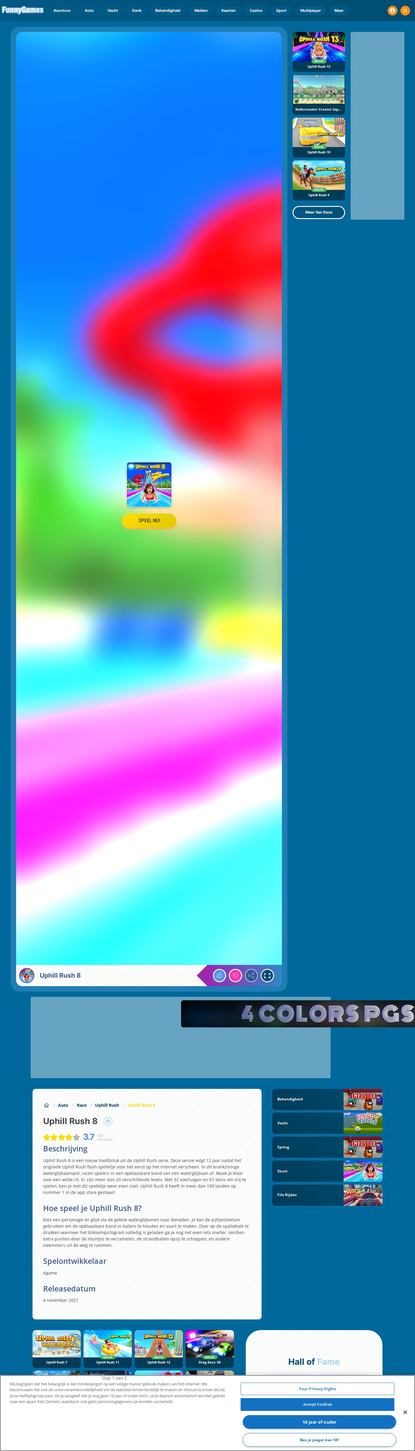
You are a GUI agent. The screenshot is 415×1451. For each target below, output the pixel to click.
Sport (281, 10)
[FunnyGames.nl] (46, 1105)
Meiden (201, 10)
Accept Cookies (317, 1404)
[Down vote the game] (235, 975)
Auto (89, 10)
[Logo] (23, 10)
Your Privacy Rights (317, 1388)
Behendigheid (167, 10)
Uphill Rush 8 (141, 1105)
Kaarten (228, 10)
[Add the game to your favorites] (108, 1121)
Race (82, 1105)
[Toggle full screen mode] (267, 975)
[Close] (405, 1412)
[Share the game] (251, 975)
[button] (392, 10)
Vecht (113, 10)
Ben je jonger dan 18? (319, 1439)
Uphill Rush (107, 1105)
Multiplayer (310, 10)
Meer (339, 10)
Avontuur (62, 10)
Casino (256, 10)
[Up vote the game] (219, 975)
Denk (137, 10)
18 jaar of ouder (319, 1422)
